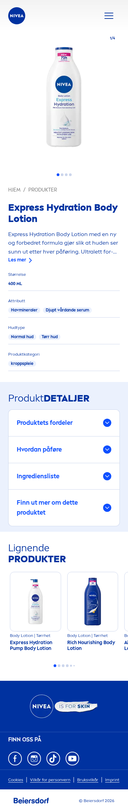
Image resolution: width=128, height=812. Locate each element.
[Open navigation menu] (109, 16)
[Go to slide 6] (74, 665)
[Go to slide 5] (71, 666)
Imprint (112, 779)
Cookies (15, 779)
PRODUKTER (42, 190)
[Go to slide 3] (66, 174)
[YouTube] (72, 758)
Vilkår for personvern (50, 779)
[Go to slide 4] (70, 174)
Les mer (17, 260)
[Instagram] (34, 758)
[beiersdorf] (31, 801)
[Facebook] (15, 758)
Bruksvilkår (87, 779)
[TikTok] (53, 758)
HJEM (14, 190)
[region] (64, 99)
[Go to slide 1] (58, 174)
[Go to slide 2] (62, 174)
